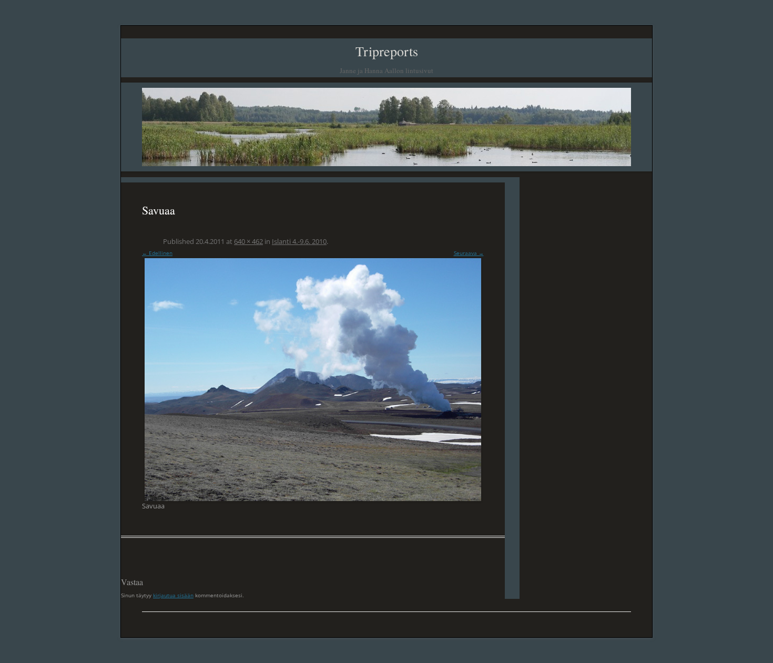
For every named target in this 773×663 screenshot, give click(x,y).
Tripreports (386, 51)
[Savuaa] (313, 379)
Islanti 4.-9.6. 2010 (299, 241)
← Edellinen (157, 253)
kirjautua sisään (173, 595)
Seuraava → (469, 253)
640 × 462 (248, 241)
